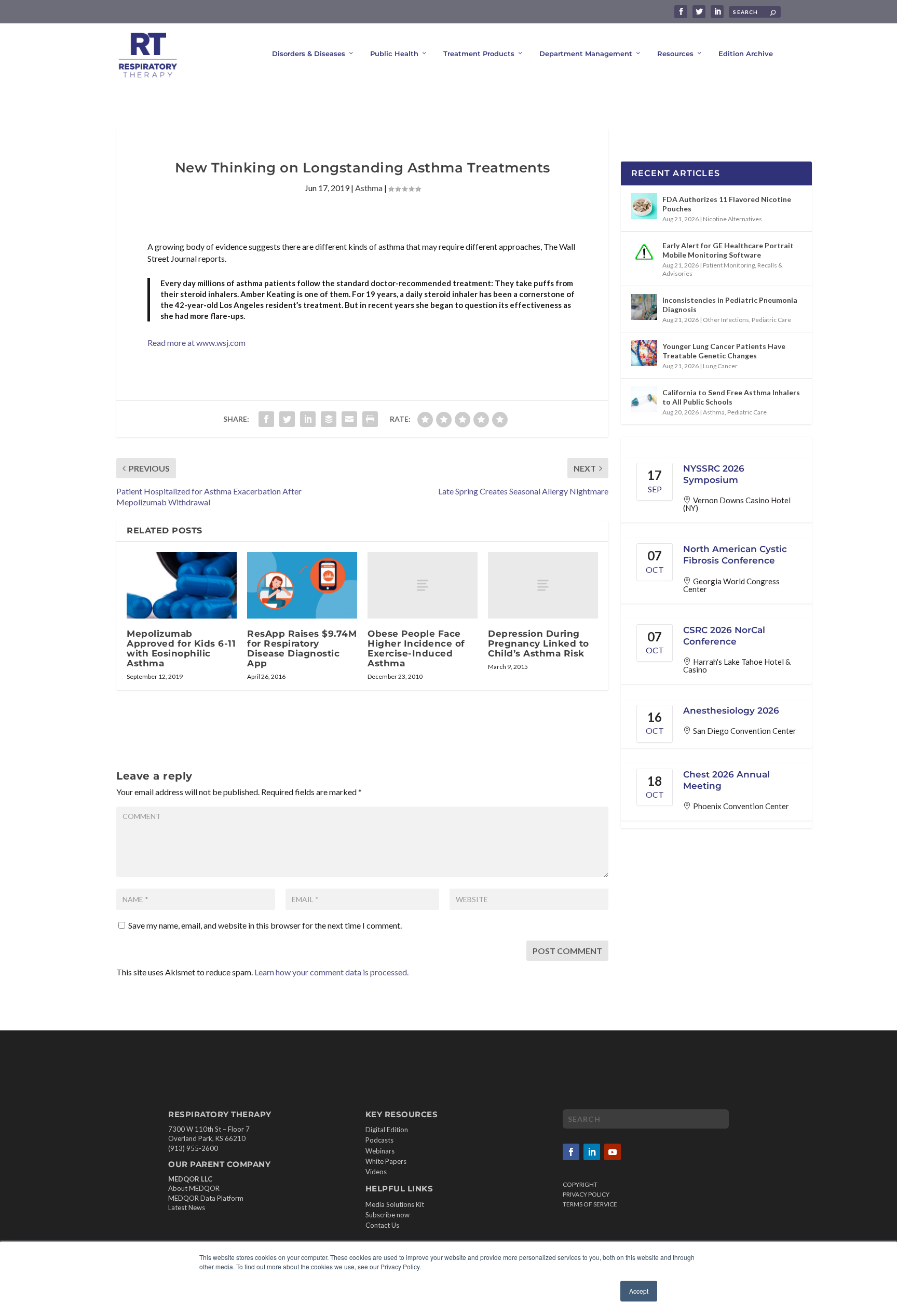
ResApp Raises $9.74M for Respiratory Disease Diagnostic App (302, 648)
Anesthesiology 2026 (731, 710)
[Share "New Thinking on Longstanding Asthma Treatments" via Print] (370, 419)
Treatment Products (478, 53)
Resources (675, 53)
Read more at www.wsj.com (196, 342)
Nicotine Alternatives (732, 219)
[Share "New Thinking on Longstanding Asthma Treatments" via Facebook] (266, 419)
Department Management (585, 53)
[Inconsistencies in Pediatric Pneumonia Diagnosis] (644, 307)
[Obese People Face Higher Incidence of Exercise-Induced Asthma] (423, 585)
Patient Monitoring (729, 265)
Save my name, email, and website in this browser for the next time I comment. (265, 925)
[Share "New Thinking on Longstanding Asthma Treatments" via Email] (349, 419)
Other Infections (726, 320)
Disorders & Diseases (308, 53)
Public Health (394, 53)
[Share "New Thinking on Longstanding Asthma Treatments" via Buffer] (328, 419)
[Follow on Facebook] (571, 1152)
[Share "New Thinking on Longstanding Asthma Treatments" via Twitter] (287, 419)
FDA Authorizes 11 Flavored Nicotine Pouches (726, 204)
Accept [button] (638, 1290)
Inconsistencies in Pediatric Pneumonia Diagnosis (729, 305)
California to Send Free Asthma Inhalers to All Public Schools (731, 397)
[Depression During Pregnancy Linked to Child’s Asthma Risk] (543, 585)
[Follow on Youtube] (612, 1152)
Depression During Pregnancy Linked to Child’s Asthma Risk (538, 643)
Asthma (369, 188)
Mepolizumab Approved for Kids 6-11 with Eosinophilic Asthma (181, 648)
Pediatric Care (771, 320)
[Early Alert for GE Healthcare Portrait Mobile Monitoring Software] (644, 252)
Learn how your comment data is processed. (331, 972)
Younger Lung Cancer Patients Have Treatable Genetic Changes (723, 351)
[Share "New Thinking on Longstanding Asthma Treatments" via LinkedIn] (307, 419)
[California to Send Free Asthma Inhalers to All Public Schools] (644, 399)
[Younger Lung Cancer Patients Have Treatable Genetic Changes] (644, 353)
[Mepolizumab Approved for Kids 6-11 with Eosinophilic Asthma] (182, 585)
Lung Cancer (720, 366)
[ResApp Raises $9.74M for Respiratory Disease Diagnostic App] (302, 585)
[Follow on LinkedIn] (591, 1152)
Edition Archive (745, 53)
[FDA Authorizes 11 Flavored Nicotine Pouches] (644, 206)
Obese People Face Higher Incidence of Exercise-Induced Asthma (416, 648)
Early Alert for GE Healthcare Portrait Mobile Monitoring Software (728, 250)
